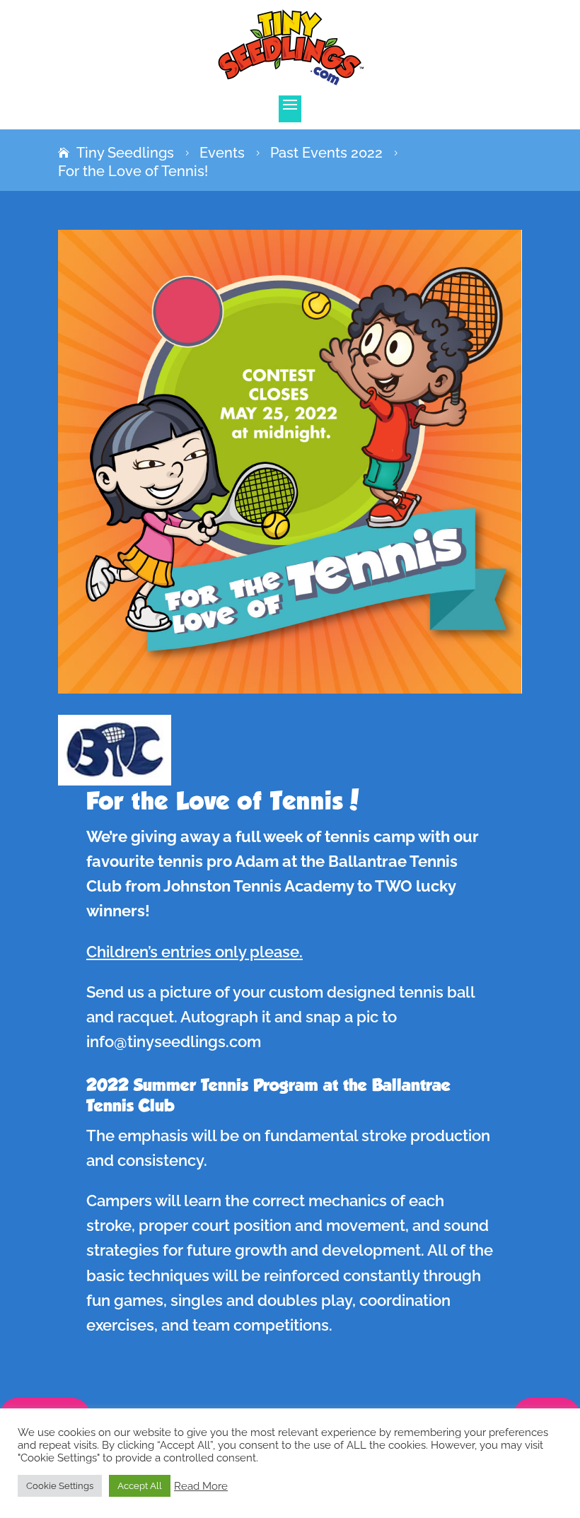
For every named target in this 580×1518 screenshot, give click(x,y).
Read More (201, 1486)
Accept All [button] (139, 1486)
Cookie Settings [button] (59, 1486)
